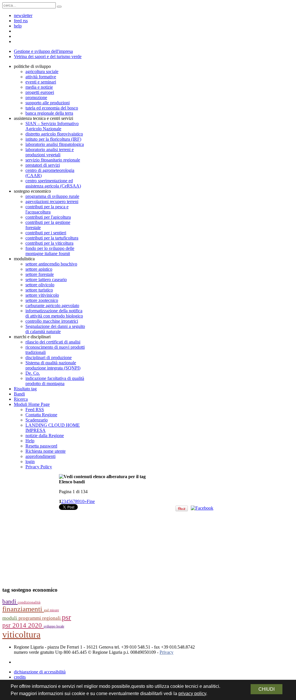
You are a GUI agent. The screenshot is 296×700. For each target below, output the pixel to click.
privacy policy (192, 693)
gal (47, 610)
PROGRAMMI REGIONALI (40, 618)
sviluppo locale (54, 626)
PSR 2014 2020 (23, 625)
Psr (66, 617)
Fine (91, 501)
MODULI (10, 618)
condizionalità (29, 602)
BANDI (10, 601)
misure (54, 610)
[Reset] (59, 7)
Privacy (166, 652)
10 (82, 501)
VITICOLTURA (21, 634)
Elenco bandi (72, 481)
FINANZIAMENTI (23, 609)
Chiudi (266, 689)
